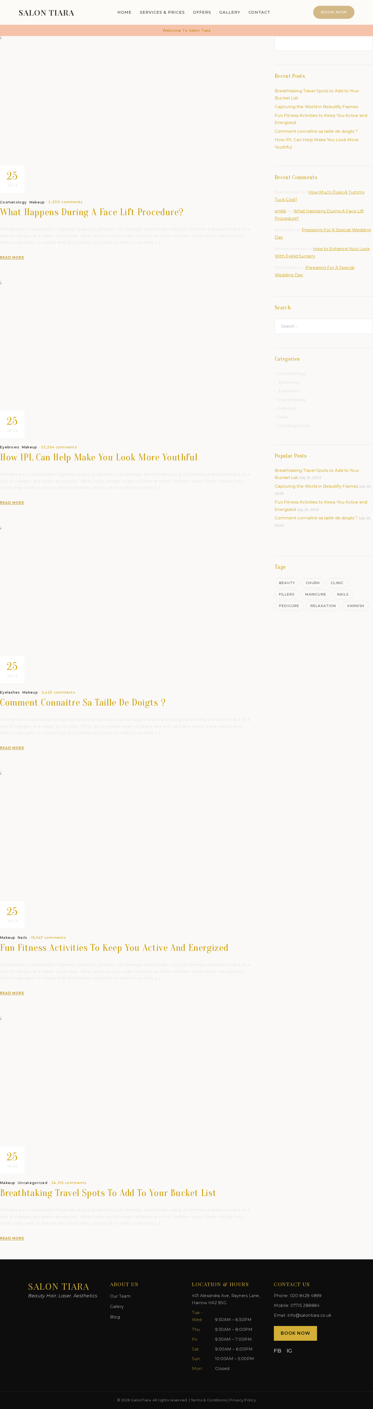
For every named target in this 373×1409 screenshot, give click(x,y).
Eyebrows (9, 447)
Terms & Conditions (209, 1400)
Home (124, 12)
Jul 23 (12, 178)
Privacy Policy (243, 1400)
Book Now (334, 12)
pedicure (289, 606)
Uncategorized (33, 1183)
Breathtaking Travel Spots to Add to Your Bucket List (108, 1192)
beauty (287, 583)
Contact (259, 12)
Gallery (229, 12)
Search (365, 43)
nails (342, 594)
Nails (22, 938)
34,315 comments (69, 1183)
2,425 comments (58, 692)
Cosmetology (13, 202)
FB (277, 1350)
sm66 (280, 211)
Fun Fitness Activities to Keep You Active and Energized (114, 947)
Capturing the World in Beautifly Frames (316, 106)
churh (313, 583)
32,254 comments (59, 447)
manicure (315, 594)
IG (289, 1350)
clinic (337, 583)
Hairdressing (292, 399)
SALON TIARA (47, 12)
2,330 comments (65, 202)
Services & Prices (162, 12)
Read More (12, 257)
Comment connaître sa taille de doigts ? (82, 702)
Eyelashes (10, 692)
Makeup (37, 202)
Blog (115, 1317)
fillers (286, 594)
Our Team (120, 1296)
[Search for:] (324, 326)
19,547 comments (48, 938)
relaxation (323, 606)
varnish (355, 606)
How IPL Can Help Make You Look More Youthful (98, 457)
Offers (202, 12)
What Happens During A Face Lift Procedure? (91, 212)
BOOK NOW (295, 1333)
